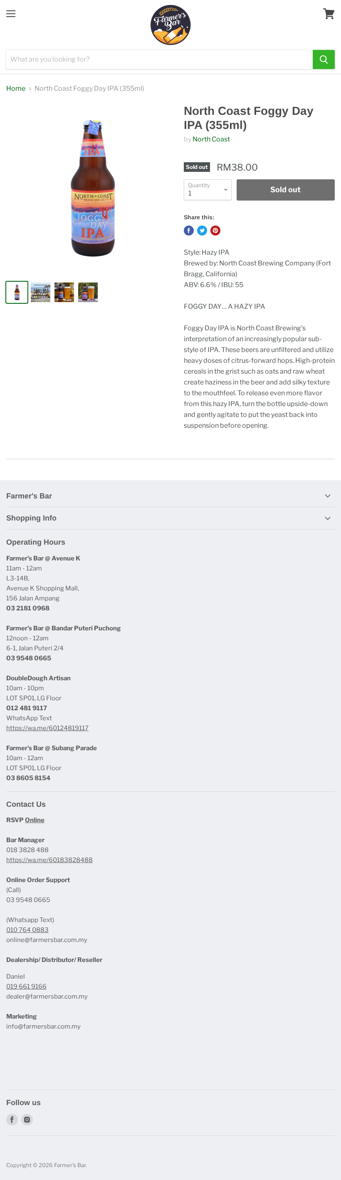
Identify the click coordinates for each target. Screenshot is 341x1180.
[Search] (324, 59)
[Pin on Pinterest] (215, 231)
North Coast (211, 139)
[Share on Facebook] (189, 231)
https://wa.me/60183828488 (49, 860)
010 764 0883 (27, 930)
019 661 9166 (26, 986)
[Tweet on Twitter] (202, 231)
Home (15, 88)
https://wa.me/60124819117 (47, 728)
